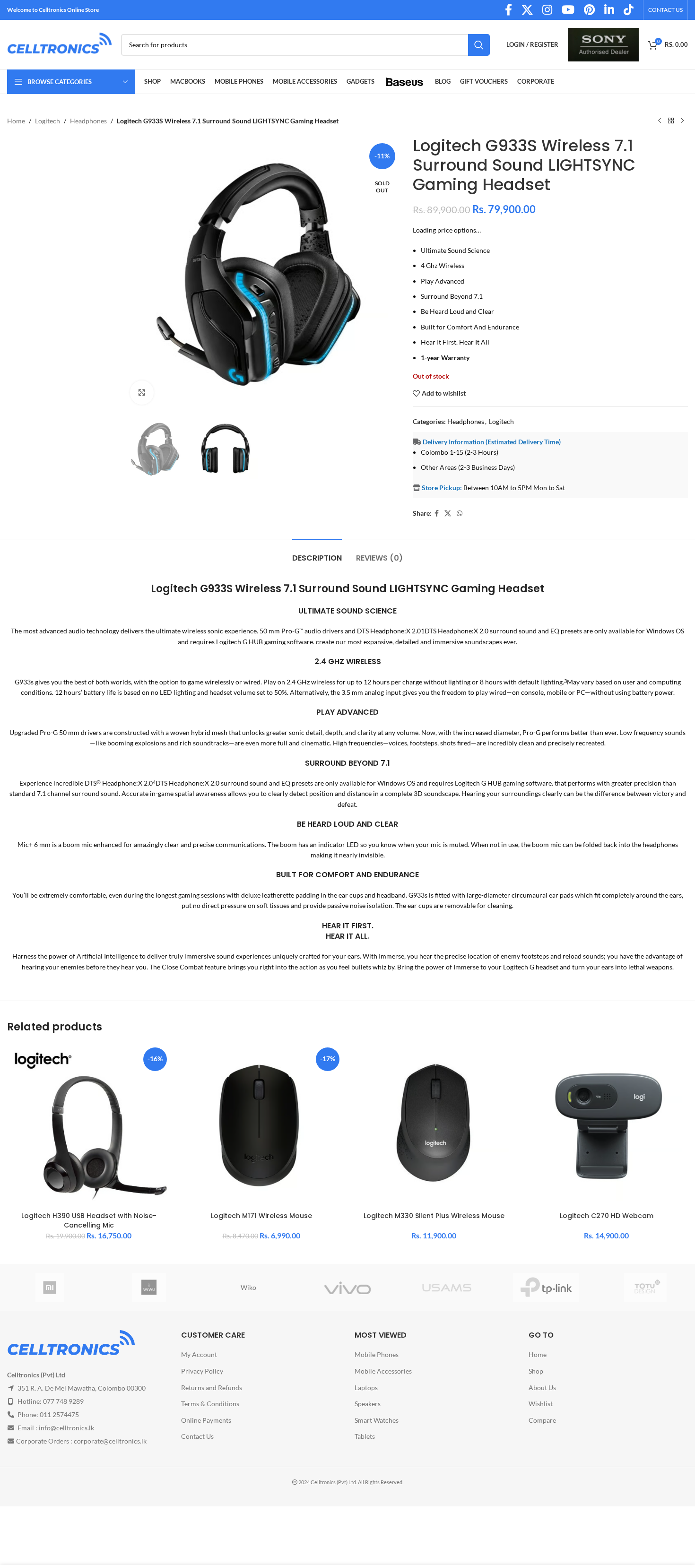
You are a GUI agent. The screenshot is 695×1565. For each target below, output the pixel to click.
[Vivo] (347, 1287)
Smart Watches (377, 1420)
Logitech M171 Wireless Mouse (261, 1215)
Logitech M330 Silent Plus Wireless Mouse (434, 1215)
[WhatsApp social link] (459, 513)
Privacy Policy (202, 1371)
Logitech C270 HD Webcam (606, 1215)
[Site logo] (59, 44)
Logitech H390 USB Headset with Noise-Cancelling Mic (88, 1220)
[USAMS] (446, 1287)
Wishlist (541, 1404)
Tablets (365, 1437)
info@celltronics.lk (66, 1428)
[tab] (317, 553)
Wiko (248, 1287)
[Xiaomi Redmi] (49, 1287)
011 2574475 (59, 1415)
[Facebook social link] (437, 513)
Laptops (366, 1387)
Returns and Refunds (211, 1387)
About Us (542, 1387)
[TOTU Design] (645, 1287)
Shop (536, 1371)
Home (16, 121)
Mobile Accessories (383, 1371)
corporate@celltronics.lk (110, 1441)
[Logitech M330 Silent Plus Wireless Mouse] (433, 1125)
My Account (199, 1355)
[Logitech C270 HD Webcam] (606, 1125)
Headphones (88, 121)
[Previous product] (659, 121)
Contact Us (197, 1437)
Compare (542, 1420)
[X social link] (448, 513)
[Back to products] (671, 121)
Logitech (47, 121)
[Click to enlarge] (142, 392)
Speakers (368, 1404)
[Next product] (682, 121)
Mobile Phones (377, 1355)
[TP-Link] (546, 1287)
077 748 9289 (63, 1402)
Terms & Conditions (210, 1404)
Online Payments (206, 1420)
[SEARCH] (479, 45)
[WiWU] (149, 1287)
